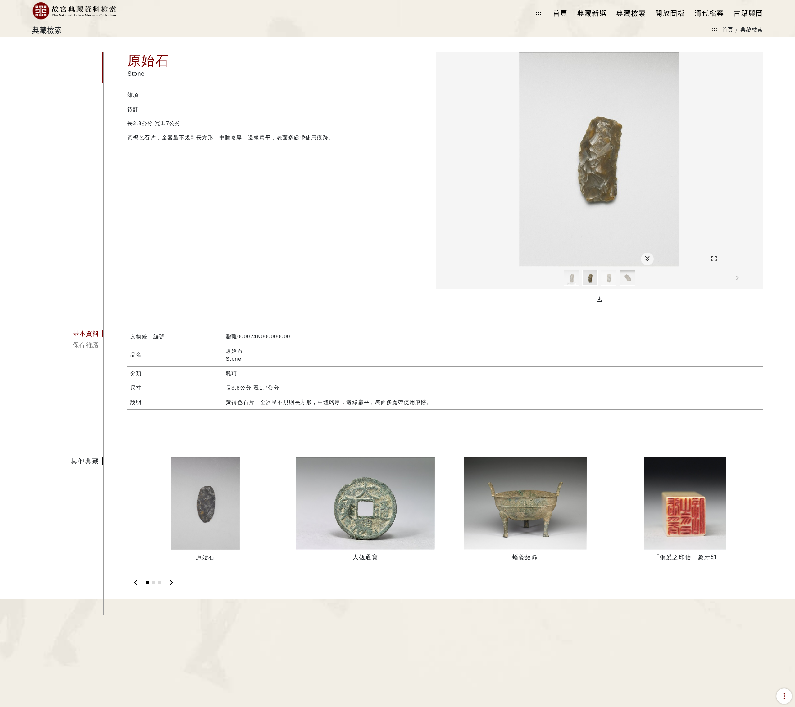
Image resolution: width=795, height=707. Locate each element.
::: (539, 13)
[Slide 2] (153, 582)
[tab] (67, 334)
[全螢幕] (714, 259)
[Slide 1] (147, 582)
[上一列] (440, 278)
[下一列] (758, 278)
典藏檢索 (751, 29)
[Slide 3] (159, 582)
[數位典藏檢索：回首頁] (74, 11)
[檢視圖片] (571, 278)
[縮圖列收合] (647, 259)
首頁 (728, 29)
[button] (599, 299)
